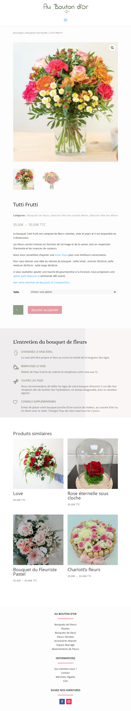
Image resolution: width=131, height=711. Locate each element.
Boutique (18, 32)
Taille (16, 292)
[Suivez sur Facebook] (62, 701)
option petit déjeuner (25, 276)
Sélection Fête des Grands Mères (69, 215)
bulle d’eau (61, 255)
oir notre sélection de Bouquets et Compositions (42, 282)
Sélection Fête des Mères (103, 215)
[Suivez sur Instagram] (69, 701)
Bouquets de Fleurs (37, 32)
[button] (112, 48)
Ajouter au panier (45, 310)
